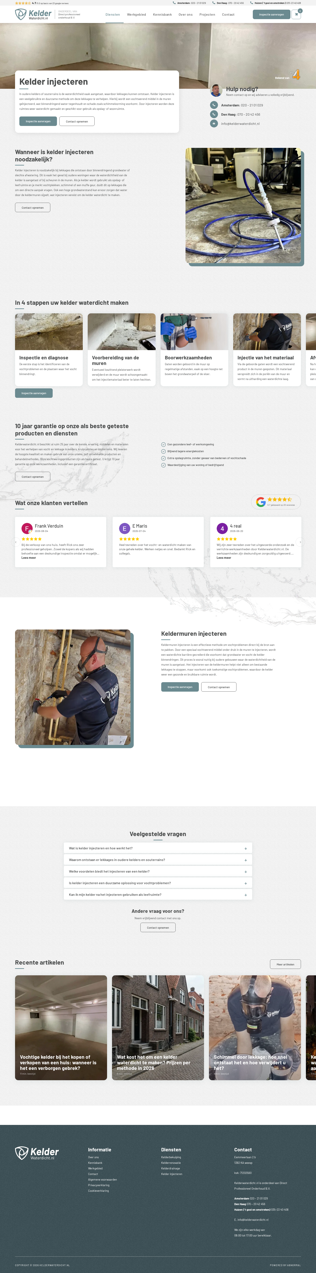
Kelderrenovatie (171, 1162)
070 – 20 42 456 (236, 2)
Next (300, 542)
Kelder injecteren (171, 1174)
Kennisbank (162, 14)
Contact (228, 14)
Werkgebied (136, 14)
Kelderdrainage (170, 1168)
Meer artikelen (285, 964)
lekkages (64, 170)
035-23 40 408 (293, 2)
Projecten (207, 14)
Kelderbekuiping (171, 1157)
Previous (15, 542)
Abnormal (294, 1265)
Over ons (186, 14)
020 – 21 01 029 (198, 2)
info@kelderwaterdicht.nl (240, 123)
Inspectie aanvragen (271, 14)
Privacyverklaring (98, 1185)
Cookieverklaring (98, 1190)
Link (61, 1027)
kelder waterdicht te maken (103, 195)
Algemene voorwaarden (102, 1179)
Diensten (113, 14)
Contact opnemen (77, 121)
